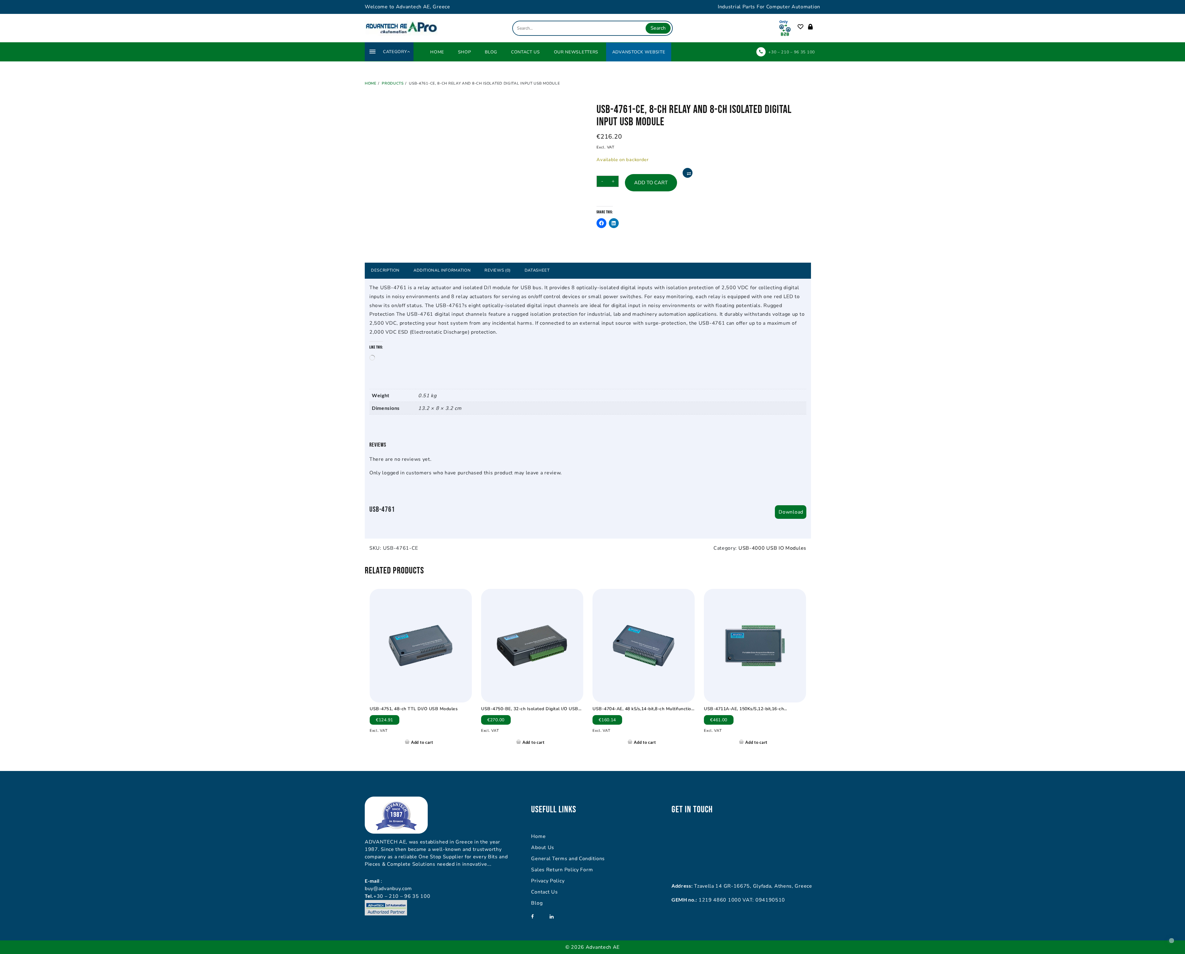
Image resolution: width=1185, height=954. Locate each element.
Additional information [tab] (442, 270)
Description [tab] (385, 270)
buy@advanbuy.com (388, 888)
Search (658, 28)
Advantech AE (603, 947)
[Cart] (817, 27)
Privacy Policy (547, 880)
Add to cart (651, 182)
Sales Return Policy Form (562, 869)
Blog (537, 903)
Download (791, 512)
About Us (542, 847)
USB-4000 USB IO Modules (772, 548)
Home (538, 836)
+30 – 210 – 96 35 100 (791, 52)
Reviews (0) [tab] (497, 270)
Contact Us (544, 892)
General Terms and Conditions (568, 858)
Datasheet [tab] (537, 270)
